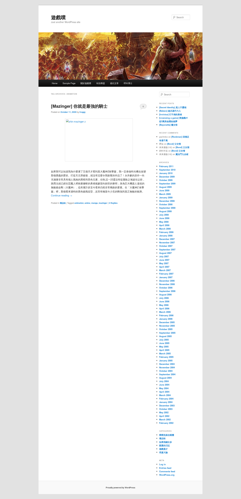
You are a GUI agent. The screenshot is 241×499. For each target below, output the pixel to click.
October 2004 (165, 370)
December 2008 (167, 200)
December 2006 (167, 280)
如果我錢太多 (165, 442)
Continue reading (61, 195)
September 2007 (167, 249)
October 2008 (165, 204)
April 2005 (164, 350)
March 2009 (165, 194)
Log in (162, 464)
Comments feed (167, 471)
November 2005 (167, 325)
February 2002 (166, 422)
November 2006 (167, 284)
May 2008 (164, 221)
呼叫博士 (128, 83)
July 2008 (164, 214)
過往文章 (114, 83)
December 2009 (167, 176)
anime (87, 202)
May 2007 (164, 263)
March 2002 (165, 419)
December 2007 (167, 239)
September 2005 (167, 332)
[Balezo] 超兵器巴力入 (170, 110)
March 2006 (165, 311)
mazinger (103, 202)
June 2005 (164, 343)
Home (54, 83)
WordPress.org (166, 474)
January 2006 (165, 318)
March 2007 (165, 270)
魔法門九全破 (182, 154)
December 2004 (167, 364)
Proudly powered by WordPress (120, 487)
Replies (113, 202)
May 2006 (164, 305)
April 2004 (164, 391)
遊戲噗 (58, 17)
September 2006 (167, 291)
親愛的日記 (164, 445)
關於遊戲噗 (85, 83)
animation (79, 202)
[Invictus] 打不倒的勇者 (170, 114)
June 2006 (164, 301)
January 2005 (165, 360)
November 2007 (167, 242)
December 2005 (167, 322)
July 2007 (164, 256)
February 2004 (166, 398)
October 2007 (165, 245)
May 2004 (164, 388)
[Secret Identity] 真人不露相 (172, 107)
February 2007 (166, 273)
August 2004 (165, 377)
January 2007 (165, 277)
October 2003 (165, 408)
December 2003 (167, 405)
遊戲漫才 (163, 448)
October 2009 (165, 180)
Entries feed (165, 467)
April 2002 (164, 416)
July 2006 (164, 297)
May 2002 (164, 412)
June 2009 (164, 190)
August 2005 (165, 336)
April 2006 (164, 308)
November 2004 (167, 367)
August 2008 (165, 211)
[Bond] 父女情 (174, 143)
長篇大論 (163, 452)
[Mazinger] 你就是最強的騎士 (79, 106)
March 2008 (165, 228)
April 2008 (164, 225)
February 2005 (166, 356)
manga (94, 202)
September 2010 (167, 169)
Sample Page (69, 83)
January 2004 (165, 402)
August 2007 (165, 253)
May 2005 (164, 346)
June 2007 (164, 259)
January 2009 (165, 197)
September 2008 (167, 207)
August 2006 (165, 294)
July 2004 (164, 381)
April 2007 (164, 266)
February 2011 (166, 166)
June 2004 (164, 384)
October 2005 (165, 329)
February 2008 (166, 232)
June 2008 (164, 218)
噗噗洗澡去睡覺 (166, 434)
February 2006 (166, 315)
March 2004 (165, 395)
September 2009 (167, 183)
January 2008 (165, 235)
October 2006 (165, 287)
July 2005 (164, 339)
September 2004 (167, 374)
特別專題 (100, 83)
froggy (83, 112)
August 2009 (165, 187)
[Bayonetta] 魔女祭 (168, 124)
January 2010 (165, 173)
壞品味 (63, 202)
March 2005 (165, 353)
